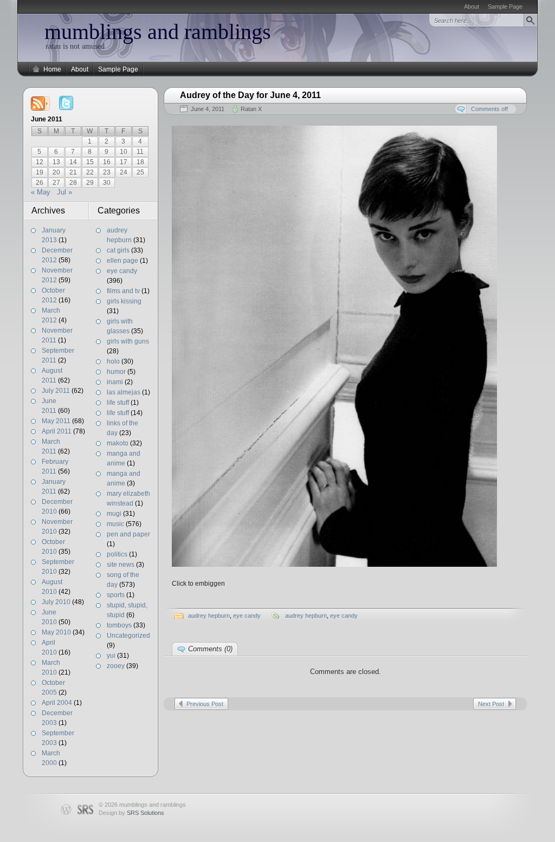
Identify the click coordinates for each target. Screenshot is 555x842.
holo (113, 361)
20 (56, 172)
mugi (114, 513)
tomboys (119, 625)
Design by (131, 812)
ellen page (122, 260)
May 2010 (56, 632)
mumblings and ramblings (157, 32)
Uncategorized (128, 635)
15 (90, 162)
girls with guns (128, 341)
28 (73, 182)
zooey (116, 666)
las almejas (123, 392)
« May (40, 192)
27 (56, 182)
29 (90, 182)
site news (120, 564)
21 (73, 172)
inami (115, 382)
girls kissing (124, 301)
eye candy (122, 271)
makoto (117, 443)
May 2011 (56, 421)
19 (39, 172)
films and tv (123, 291)
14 (73, 162)
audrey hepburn (209, 615)
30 (107, 182)
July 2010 (56, 602)
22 (90, 172)
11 (140, 152)
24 (123, 172)
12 (39, 162)
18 (140, 162)
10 (123, 152)
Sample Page (505, 6)
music (115, 524)
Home (52, 69)
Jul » (64, 192)
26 (39, 182)
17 (123, 162)
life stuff (118, 402)
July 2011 (56, 390)
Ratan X (251, 109)
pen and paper (128, 534)
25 (140, 172)
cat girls (118, 250)
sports (116, 595)
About (471, 6)
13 (56, 162)
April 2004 (57, 703)
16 (107, 162)
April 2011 (57, 431)
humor (116, 371)
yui (111, 655)
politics (117, 554)
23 (107, 172)
